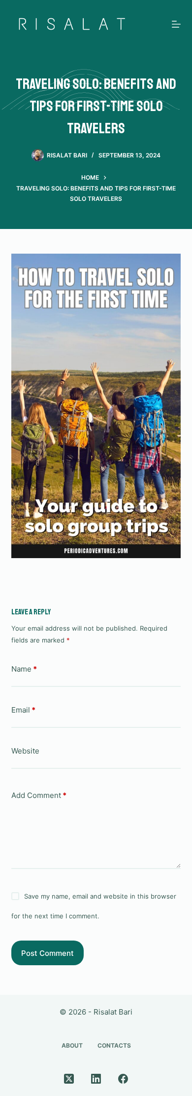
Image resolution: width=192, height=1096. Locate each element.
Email (23, 710)
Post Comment (47, 953)
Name (24, 669)
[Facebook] (123, 1079)
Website (25, 751)
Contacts (114, 1045)
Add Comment (38, 795)
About (72, 1045)
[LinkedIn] (96, 1079)
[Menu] (176, 24)
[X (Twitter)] (69, 1079)
